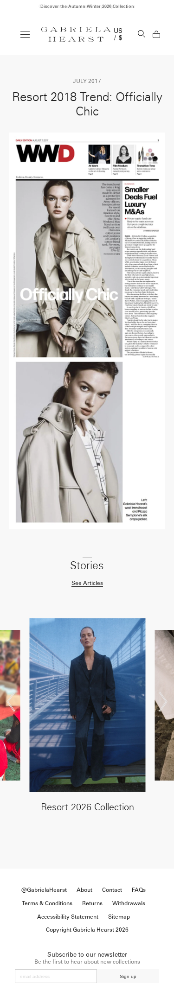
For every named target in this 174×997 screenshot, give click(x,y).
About (84, 890)
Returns (92, 903)
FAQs (139, 890)
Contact (112, 890)
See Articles (87, 583)
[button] (11, 702)
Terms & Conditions (47, 903)
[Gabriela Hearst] (76, 34)
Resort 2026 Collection (87, 807)
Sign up (128, 976)
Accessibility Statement (67, 917)
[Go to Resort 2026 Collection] (87, 705)
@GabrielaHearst (44, 890)
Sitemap (119, 917)
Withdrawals (128, 903)
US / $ (118, 34)
